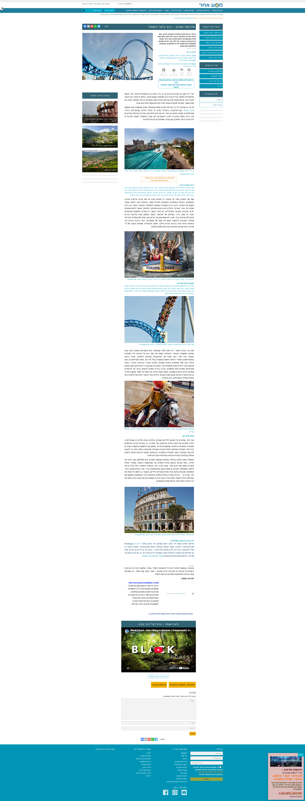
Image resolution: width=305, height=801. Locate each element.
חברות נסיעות (175, 14)
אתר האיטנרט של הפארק (152, 556)
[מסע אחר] (211, 5)
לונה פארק (192, 58)
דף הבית (220, 18)
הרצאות (143, 10)
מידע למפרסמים (181, 762)
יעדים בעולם (217, 10)
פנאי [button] (166, 10)
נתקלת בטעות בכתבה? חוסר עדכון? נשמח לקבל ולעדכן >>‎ (170, 614)
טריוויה (214, 14)
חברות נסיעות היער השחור (212, 52)
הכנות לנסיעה (194, 14)
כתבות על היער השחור (213, 37)
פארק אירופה (182, 58)
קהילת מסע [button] (188, 10)
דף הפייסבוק (136, 14)
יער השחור (188, 110)
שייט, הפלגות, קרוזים (143, 773)
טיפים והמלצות (145, 762)
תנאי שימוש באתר (180, 764)
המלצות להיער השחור (213, 42)
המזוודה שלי (106, 4)
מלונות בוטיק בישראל (143, 759)
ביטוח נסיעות (104, 14)
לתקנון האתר (218, 772)
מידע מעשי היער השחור (213, 32)
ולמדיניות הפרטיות (206, 772)
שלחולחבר (182, 74)
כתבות (196, 18)
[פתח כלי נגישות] (2, 8)
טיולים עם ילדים (215, 81)
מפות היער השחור (215, 47)
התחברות (121, 4)
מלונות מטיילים (164, 14)
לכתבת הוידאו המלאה (158, 676)
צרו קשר (84, 4)
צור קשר (184, 756)
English (184, 753)
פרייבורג (137, 544)
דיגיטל (148, 776)
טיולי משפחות (216, 76)
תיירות (219, 86)
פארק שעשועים (170, 58)
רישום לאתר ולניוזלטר (94, 4)
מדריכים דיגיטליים (205, 14)
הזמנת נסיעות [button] (132, 10)
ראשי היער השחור (211, 26)
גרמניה (209, 18)
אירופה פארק (163, 55)
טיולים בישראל (202, 10)
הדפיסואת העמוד (189, 74)
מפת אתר (183, 773)
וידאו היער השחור (215, 57)
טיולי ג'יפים (128, 14)
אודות (185, 759)
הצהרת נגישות (182, 776)
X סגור (301, 755)
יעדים (149, 753)
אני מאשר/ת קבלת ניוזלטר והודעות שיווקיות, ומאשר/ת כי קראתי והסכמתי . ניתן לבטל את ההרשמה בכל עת (208, 770)
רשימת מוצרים (181, 767)
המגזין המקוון (145, 14)
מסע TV (220, 14)
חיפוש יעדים (109, 10)
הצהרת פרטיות (181, 779)
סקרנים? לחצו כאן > (290, 792)
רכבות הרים (184, 60)
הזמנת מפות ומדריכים (116, 14)
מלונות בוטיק (155, 14)
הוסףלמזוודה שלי (174, 74)
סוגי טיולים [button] (176, 10)
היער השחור (202, 18)
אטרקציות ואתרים (215, 71)
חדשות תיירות (184, 14)
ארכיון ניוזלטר (182, 770)
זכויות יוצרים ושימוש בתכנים (177, 782)
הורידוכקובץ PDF (163, 74)
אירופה (214, 18)
